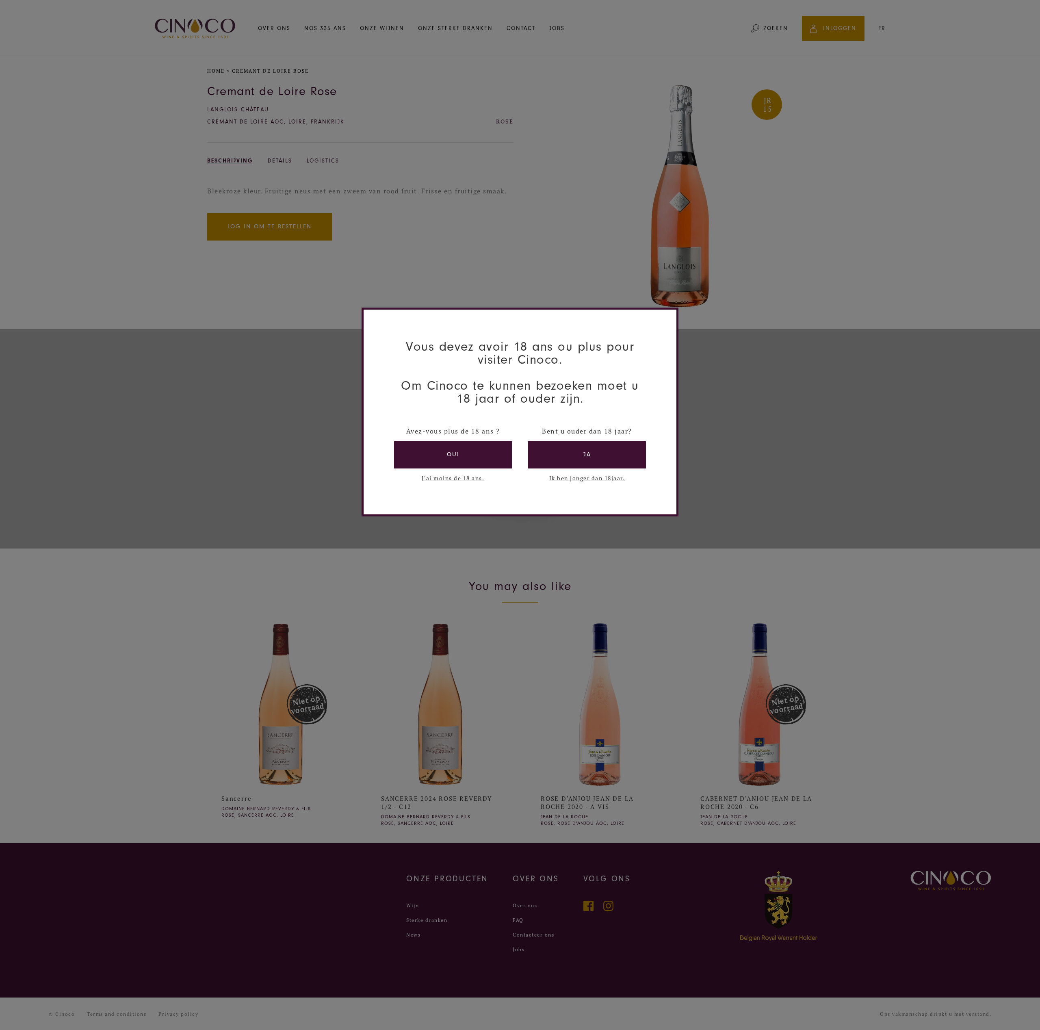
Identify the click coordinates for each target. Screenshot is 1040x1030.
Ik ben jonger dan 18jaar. (587, 478)
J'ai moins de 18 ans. (453, 478)
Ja (587, 454)
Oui (453, 454)
